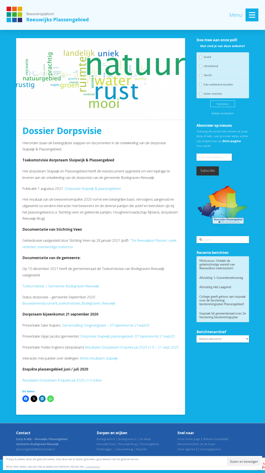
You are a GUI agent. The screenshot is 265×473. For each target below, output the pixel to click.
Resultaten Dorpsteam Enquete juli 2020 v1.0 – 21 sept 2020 (132, 347)
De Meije (145, 439)
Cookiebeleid (93, 466)
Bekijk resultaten (223, 113)
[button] (252, 15)
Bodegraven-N (106, 439)
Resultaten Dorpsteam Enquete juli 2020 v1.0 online (62, 380)
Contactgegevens (209, 449)
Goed (207, 57)
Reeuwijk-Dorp (106, 444)
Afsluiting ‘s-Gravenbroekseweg (221, 277)
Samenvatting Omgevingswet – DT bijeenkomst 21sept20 (105, 325)
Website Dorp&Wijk (215, 439)
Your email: (203, 146)
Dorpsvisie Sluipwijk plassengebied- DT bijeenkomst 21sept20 (127, 336)
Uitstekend (211, 66)
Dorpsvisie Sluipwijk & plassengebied (92, 188)
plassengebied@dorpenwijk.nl (35, 449)
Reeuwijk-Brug (128, 444)
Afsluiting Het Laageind (215, 287)
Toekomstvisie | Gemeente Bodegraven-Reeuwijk (60, 286)
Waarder (141, 449)
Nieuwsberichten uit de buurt (196, 444)
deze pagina (231, 141)
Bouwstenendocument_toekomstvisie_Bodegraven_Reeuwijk (68, 303)
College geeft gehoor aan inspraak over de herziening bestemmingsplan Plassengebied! (222, 300)
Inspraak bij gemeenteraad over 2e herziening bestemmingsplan (222, 315)
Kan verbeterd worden (218, 84)
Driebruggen (105, 449)
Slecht (208, 75)
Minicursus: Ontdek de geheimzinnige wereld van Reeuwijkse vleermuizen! (217, 264)
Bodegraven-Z (127, 439)
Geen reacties (213, 93)
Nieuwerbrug (125, 449)
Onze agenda (186, 449)
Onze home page (188, 439)
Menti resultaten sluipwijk (99, 358)
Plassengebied (149, 444)
